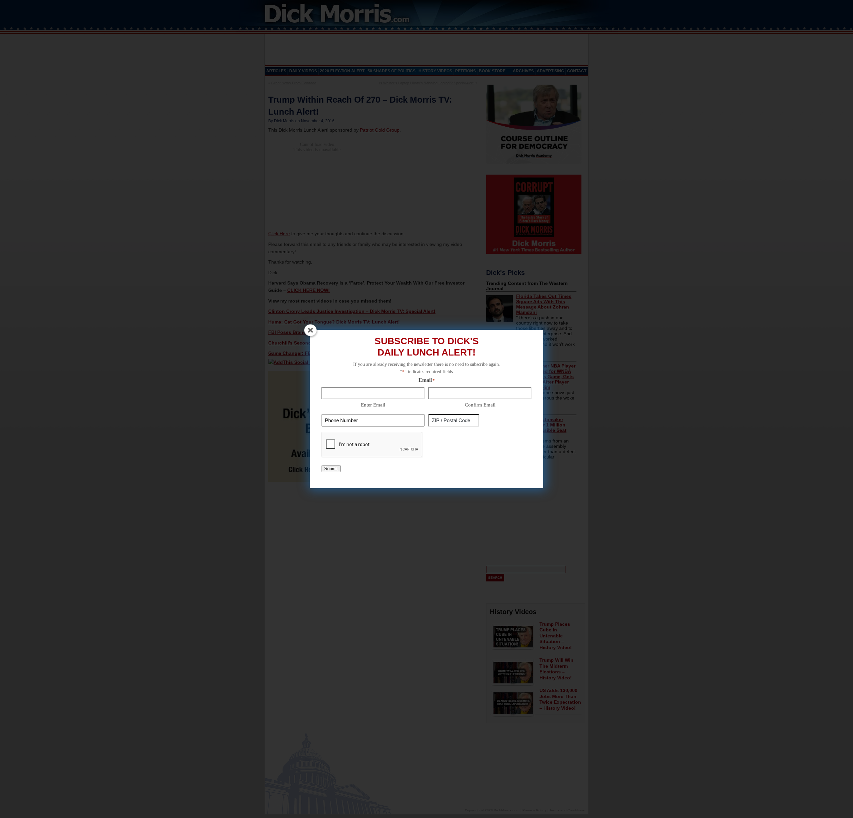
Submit (331, 468)
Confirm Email (480, 405)
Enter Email (373, 405)
